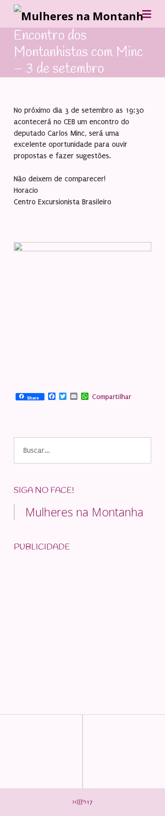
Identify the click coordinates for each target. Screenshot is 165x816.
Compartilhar (111, 396)
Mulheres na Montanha (84, 512)
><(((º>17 (82, 802)
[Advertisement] (82, 618)
